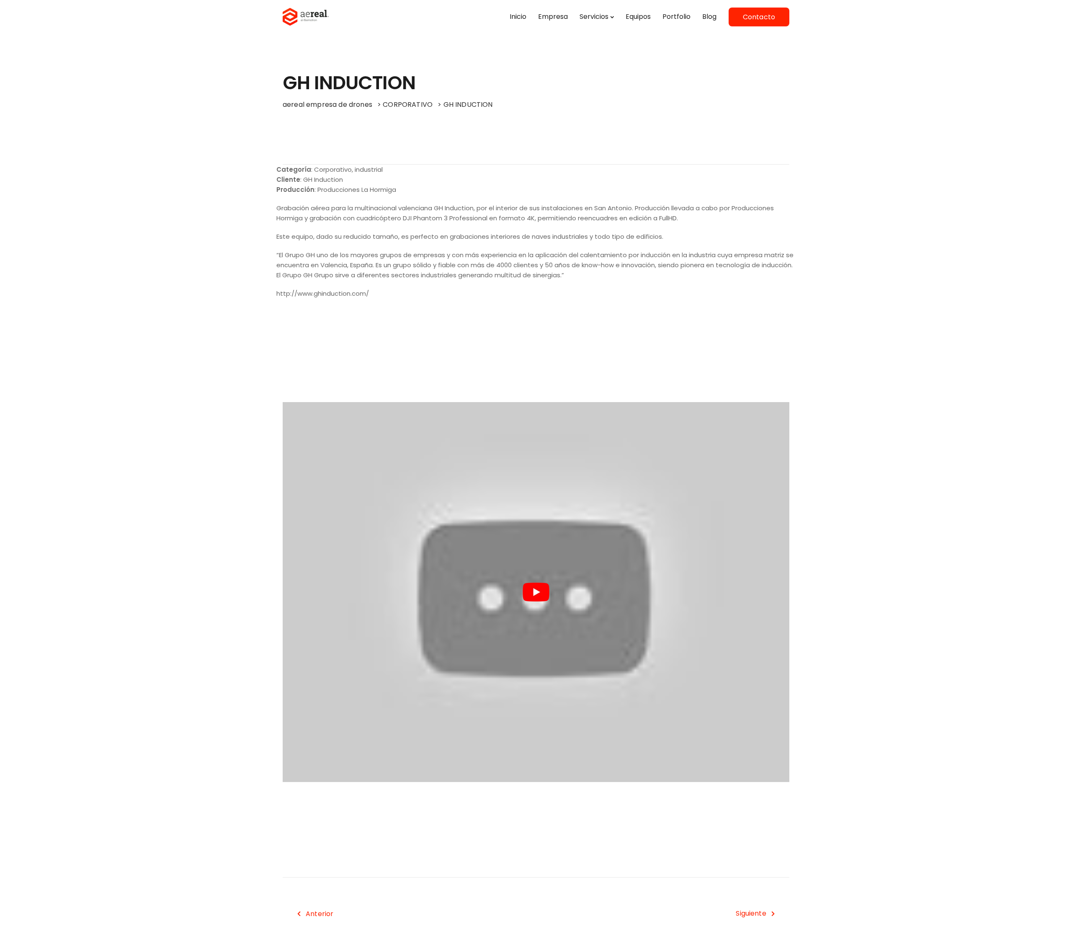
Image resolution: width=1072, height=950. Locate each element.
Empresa (553, 16)
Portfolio (676, 16)
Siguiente (751, 913)
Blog (709, 16)
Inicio (518, 16)
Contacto (759, 17)
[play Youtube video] (536, 592)
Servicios (594, 16)
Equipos (638, 16)
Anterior (319, 914)
